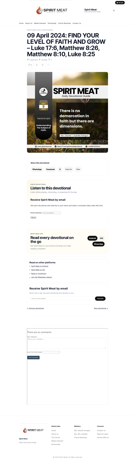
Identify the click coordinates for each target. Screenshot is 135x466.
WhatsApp (37, 169)
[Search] (114, 10)
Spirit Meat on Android (39, 266)
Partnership (52, 23)
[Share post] (42, 65)
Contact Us (77, 23)
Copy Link (68, 169)
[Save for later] (36, 65)
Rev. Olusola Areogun (82, 430)
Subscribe (100, 298)
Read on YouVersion (38, 273)
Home (21, 23)
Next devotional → (101, 308)
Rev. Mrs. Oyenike (80, 434)
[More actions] (48, 65)
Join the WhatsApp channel (41, 277)
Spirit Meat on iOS (38, 270)
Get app (120, 2)
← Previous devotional (35, 308)
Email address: (36, 213)
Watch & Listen (102, 434)
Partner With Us (103, 437)
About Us (28, 23)
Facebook (50, 169)
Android (92, 238)
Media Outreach (40, 23)
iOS (101, 238)
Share (78, 169)
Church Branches (64, 23)
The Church (55, 437)
